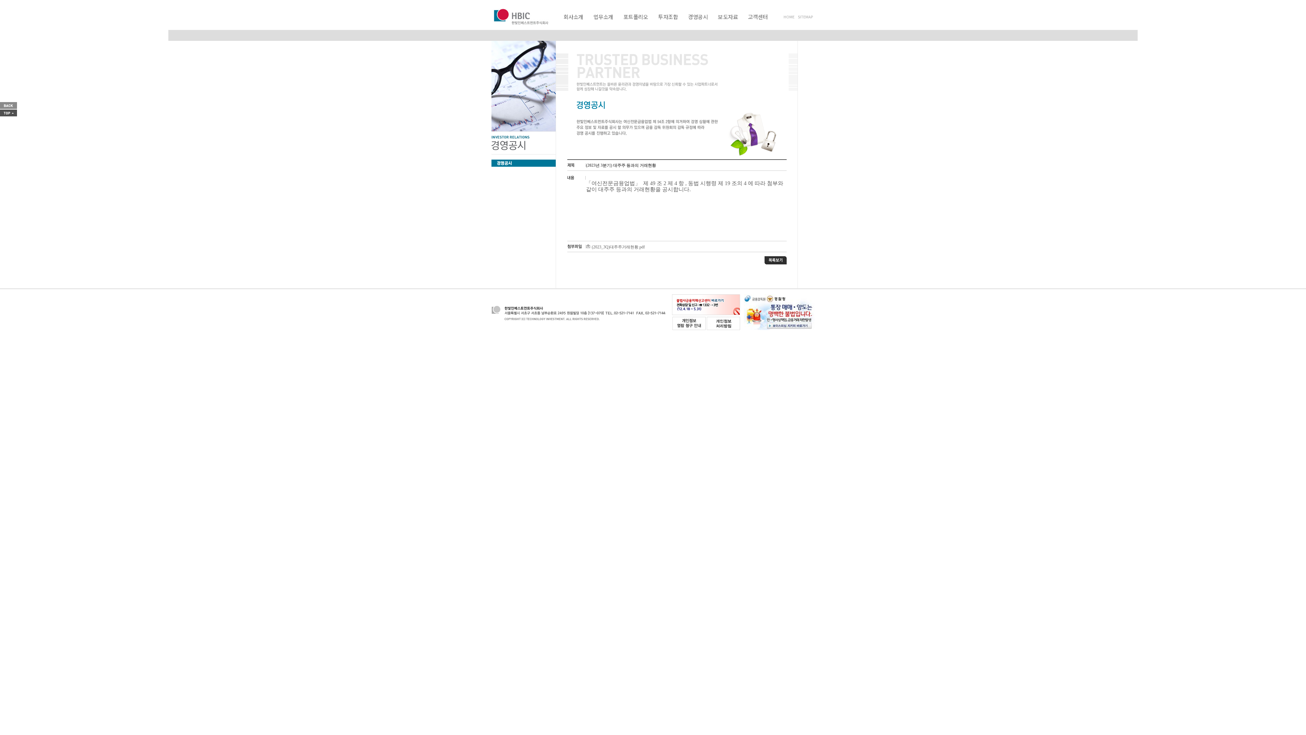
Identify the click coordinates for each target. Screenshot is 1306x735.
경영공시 (698, 17)
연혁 (631, 24)
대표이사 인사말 (604, 24)
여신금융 (631, 24)
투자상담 (779, 24)
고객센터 (758, 17)
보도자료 (728, 17)
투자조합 (668, 17)
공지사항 (755, 24)
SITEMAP (805, 16)
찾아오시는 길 (743, 24)
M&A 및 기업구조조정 (668, 24)
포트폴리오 (635, 17)
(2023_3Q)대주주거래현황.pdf (618, 247)
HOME (789, 16)
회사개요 (572, 24)
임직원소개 (653, 24)
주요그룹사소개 (706, 24)
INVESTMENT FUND (680, 24)
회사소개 (573, 17)
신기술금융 (604, 24)
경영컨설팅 (708, 24)
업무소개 (603, 17)
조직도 (678, 24)
